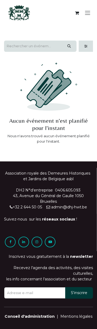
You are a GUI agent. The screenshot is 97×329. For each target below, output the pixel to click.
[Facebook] (10, 242)
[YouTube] (50, 242)
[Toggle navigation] (87, 13)
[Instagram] (37, 242)
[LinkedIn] (23, 242)
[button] (79, 293)
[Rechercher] (69, 46)
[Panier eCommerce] (76, 13)
